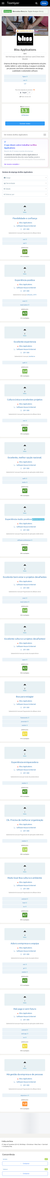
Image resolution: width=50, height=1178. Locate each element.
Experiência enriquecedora (24, 762)
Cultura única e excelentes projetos (24, 399)
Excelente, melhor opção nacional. (25, 457)
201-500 (26, 229)
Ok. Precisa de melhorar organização (24, 820)
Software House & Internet (26, 226)
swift (23, 362)
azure (24, 659)
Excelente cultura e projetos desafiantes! (24, 638)
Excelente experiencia (25, 341)
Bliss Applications (25, 223)
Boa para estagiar (25, 696)
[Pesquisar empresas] (36, 3)
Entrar (44, 3)
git (24, 968)
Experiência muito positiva (18, 519)
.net (24, 80)
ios (24, 906)
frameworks (24, 717)
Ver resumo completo (11, 164)
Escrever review (25, 123)
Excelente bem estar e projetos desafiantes (25, 577)
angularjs (24, 1153)
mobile (24, 725)
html (24, 902)
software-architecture (24, 540)
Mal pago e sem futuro (24, 1009)
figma (24, 76)
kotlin (24, 482)
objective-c (24, 1095)
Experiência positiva (25, 280)
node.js (24, 1157)
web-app (24, 1033)
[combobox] (25, 177)
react (24, 301)
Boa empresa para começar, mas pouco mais (24, 1132)
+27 (25, 84)
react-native (24, 305)
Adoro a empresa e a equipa (25, 943)
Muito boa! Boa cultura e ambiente (25, 878)
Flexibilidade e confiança (25, 218)
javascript (24, 721)
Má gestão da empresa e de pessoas (25, 1074)
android (24, 899)
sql (24, 243)
